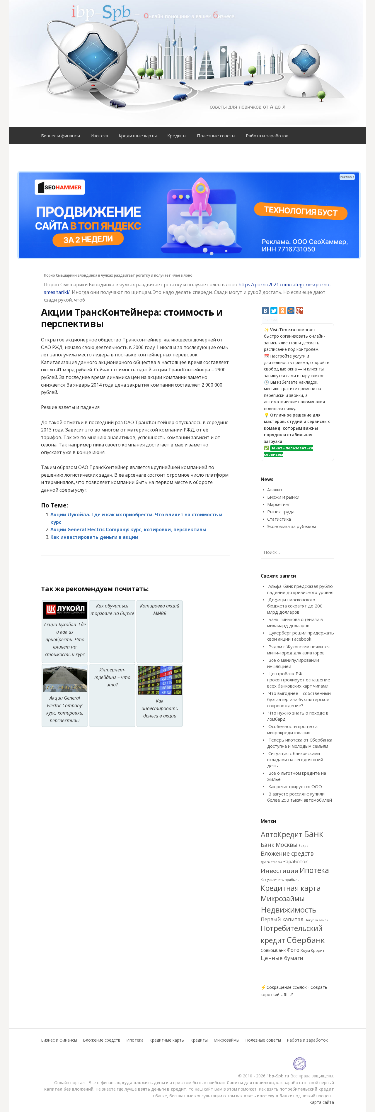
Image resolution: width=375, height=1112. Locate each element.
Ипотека (99, 135)
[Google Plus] (299, 310)
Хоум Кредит (313, 950)
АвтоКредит (282, 834)
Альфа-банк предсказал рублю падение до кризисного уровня (300, 589)
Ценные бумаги (282, 958)
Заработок (295, 861)
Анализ (274, 489)
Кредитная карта (291, 888)
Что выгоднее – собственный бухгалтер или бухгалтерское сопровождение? (299, 699)
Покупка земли (316, 920)
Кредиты (176, 135)
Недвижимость (288, 909)
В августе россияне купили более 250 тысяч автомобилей (299, 797)
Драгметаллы (271, 862)
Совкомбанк (273, 950)
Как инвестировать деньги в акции (94, 537)
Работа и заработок (267, 135)
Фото (293, 949)
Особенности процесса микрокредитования (292, 729)
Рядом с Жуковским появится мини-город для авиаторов (298, 650)
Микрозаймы (283, 898)
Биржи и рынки (283, 497)
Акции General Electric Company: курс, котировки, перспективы (128, 529)
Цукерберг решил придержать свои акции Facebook (300, 636)
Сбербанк (306, 939)
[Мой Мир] (290, 310)
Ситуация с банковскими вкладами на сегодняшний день (295, 759)
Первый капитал (282, 919)
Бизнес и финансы (60, 135)
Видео (303, 846)
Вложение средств (287, 853)
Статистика (279, 519)
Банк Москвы (279, 845)
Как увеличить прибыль (280, 880)
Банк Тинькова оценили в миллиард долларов (295, 622)
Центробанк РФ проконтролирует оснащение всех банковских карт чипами (298, 680)
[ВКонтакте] (265, 310)
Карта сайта (321, 1102)
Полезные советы (216, 135)
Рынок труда (280, 511)
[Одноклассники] (282, 310)
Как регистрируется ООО (295, 786)
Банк (313, 834)
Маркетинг (278, 504)
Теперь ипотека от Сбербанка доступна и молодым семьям (299, 743)
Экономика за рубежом (291, 526)
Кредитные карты (138, 135)
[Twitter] (273, 310)
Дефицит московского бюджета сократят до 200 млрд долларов (295, 606)
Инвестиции (280, 870)
